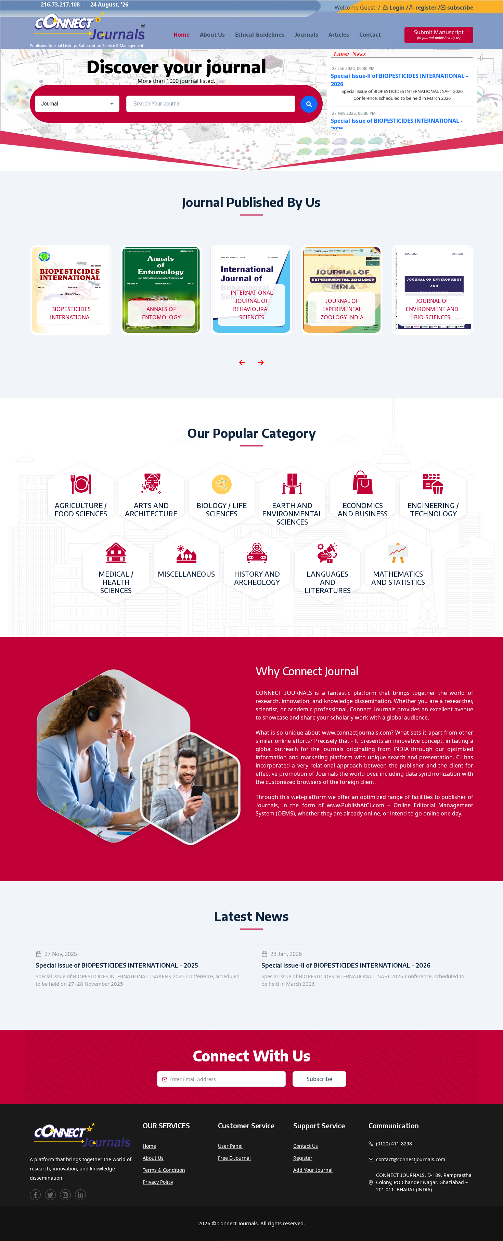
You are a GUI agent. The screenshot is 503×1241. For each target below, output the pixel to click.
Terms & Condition (164, 1170)
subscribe (460, 7)
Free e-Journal (234, 1158)
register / (427, 7)
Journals (306, 34)
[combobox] (77, 104)
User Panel (230, 1146)
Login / (399, 7)
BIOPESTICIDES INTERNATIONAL (71, 313)
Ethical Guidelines (259, 34)
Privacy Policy (158, 1182)
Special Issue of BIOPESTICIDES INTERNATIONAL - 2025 (117, 965)
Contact (370, 34)
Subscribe (319, 1079)
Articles (338, 34)
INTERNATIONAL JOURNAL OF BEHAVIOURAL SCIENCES (252, 305)
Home (181, 34)
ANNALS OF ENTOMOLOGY (161, 313)
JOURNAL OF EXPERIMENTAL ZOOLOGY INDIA (342, 309)
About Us (212, 34)
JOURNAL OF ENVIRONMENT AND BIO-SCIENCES (432, 309)
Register (302, 1158)
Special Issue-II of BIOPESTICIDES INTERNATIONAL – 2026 (345, 965)
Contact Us (305, 1146)
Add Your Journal (313, 1170)
